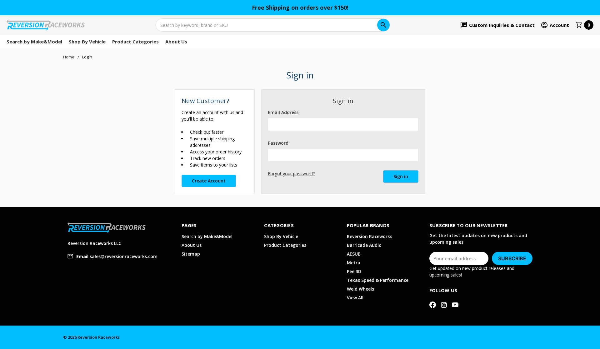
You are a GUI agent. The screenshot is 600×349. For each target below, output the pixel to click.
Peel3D (354, 271)
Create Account (209, 181)
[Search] (383, 25)
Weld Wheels (360, 289)
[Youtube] (455, 305)
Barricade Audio (364, 245)
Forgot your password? (291, 174)
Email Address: (284, 112)
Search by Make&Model (34, 41)
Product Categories (135, 41)
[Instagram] (444, 305)
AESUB (354, 254)
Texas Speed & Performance (377, 280)
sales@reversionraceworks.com (117, 256)
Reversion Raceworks (369, 236)
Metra (353, 263)
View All (355, 298)
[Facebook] (432, 305)
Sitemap (191, 254)
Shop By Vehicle (87, 41)
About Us (176, 41)
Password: (279, 143)
